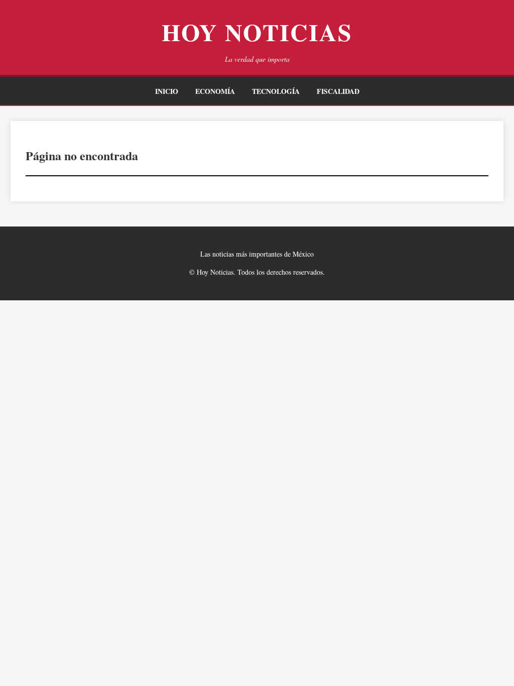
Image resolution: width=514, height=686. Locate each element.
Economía (215, 91)
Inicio (166, 91)
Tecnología (276, 91)
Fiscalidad (338, 91)
